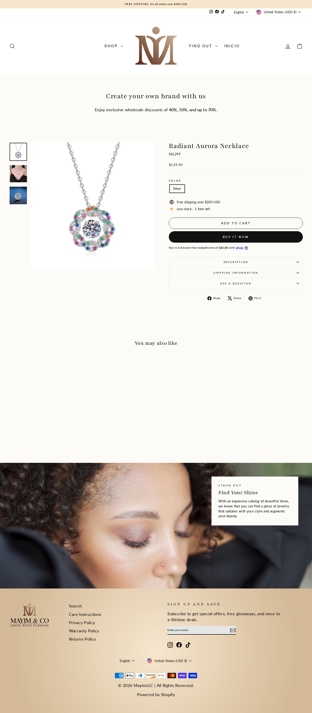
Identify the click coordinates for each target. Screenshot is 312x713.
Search (75, 605)
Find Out (201, 45)
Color (175, 180)
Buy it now (236, 237)
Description (236, 261)
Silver (177, 189)
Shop (111, 45)
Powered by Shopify (156, 694)
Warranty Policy (84, 630)
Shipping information (235, 272)
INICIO (232, 45)
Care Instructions (85, 614)
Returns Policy (82, 638)
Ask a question (235, 283)
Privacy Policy (82, 622)
